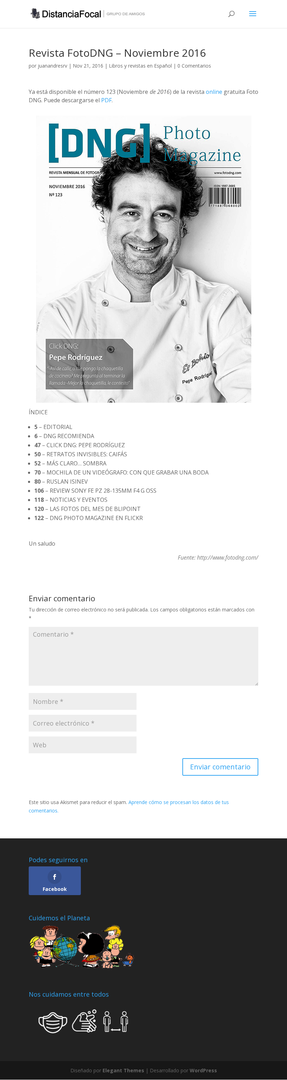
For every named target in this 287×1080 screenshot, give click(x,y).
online (214, 92)
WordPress (203, 1070)
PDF (106, 100)
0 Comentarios (194, 65)
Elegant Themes (123, 1070)
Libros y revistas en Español (140, 65)
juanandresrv (52, 65)
